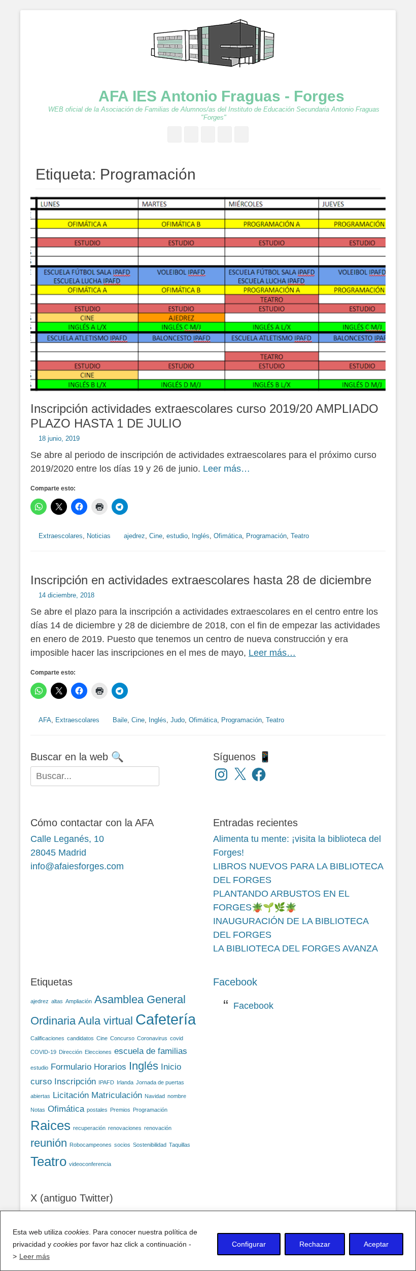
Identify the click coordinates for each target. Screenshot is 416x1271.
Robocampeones (91, 1145)
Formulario (71, 1067)
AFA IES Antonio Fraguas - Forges (221, 96)
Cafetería (165, 1019)
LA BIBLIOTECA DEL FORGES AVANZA (295, 948)
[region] (208, 1241)
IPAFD (106, 1082)
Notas (37, 1110)
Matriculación (116, 1095)
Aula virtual (105, 1020)
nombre (176, 1096)
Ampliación (78, 1001)
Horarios (110, 1067)
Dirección (70, 1052)
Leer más (34, 1256)
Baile (120, 720)
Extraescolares (61, 536)
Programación (266, 536)
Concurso (122, 1038)
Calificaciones (47, 1038)
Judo (177, 720)
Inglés (201, 536)
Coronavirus (152, 1038)
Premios (120, 1110)
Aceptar (376, 1244)
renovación (157, 1128)
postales (97, 1110)
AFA (45, 720)
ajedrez (134, 536)
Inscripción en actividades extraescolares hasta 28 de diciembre (200, 580)
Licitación (71, 1095)
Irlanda (125, 1082)
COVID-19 (43, 1052)
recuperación (89, 1128)
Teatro (300, 536)
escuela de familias (150, 1051)
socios (122, 1145)
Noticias (99, 536)
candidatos (80, 1038)
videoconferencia (90, 1164)
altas (57, 1001)
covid (176, 1038)
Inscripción (75, 1081)
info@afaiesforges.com (77, 866)
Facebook (235, 981)
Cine (155, 536)
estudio (177, 536)
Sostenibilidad (149, 1145)
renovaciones (125, 1128)
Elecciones (98, 1052)
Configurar (249, 1244)
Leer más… (226, 469)
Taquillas (179, 1145)
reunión (48, 1143)
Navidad (155, 1096)
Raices (50, 1125)
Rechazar (314, 1244)
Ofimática (228, 536)
